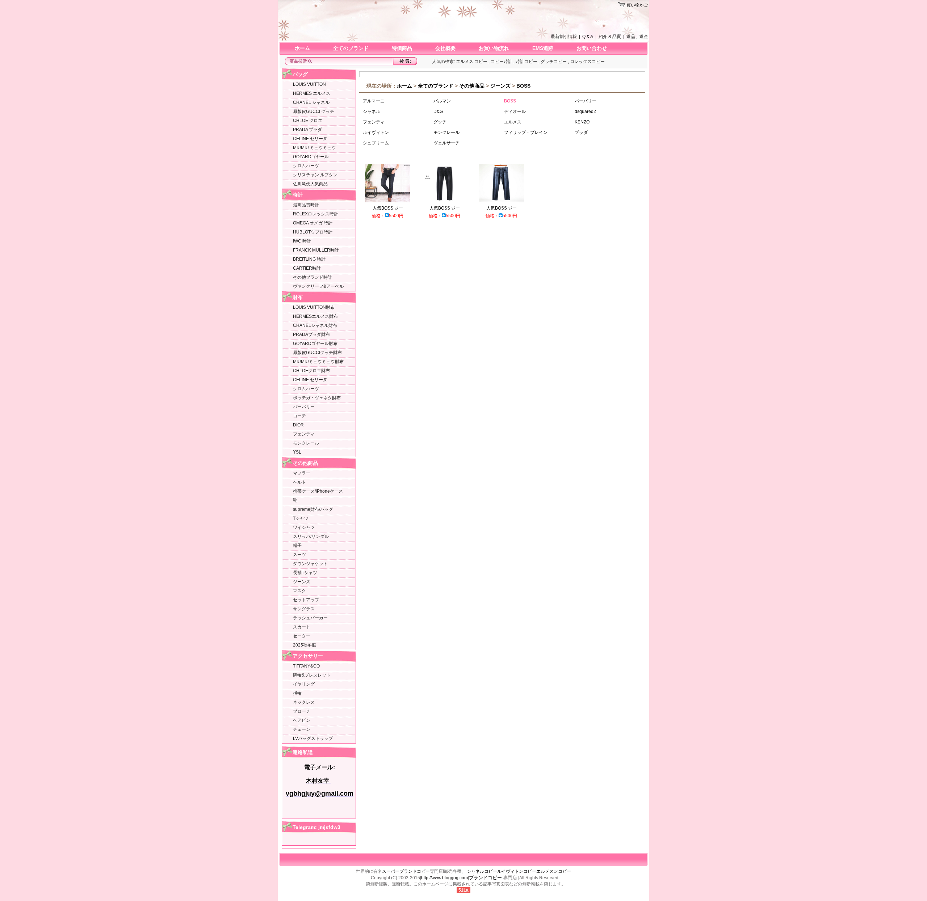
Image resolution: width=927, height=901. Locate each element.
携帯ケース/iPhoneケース (318, 491)
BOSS (523, 86)
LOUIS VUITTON (309, 84)
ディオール (515, 111)
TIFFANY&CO (306, 666)
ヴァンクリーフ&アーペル (318, 286)
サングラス (304, 608)
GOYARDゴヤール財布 (315, 343)
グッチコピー (554, 61)
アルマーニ (374, 101)
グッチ (439, 122)
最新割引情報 (564, 36)
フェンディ (304, 434)
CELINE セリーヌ (310, 138)
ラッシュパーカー (310, 617)
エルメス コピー (471, 61)
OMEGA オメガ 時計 (312, 223)
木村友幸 (318, 781)
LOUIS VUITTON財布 (314, 307)
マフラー (301, 473)
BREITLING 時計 (309, 259)
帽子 (297, 545)
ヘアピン (301, 720)
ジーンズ (301, 581)
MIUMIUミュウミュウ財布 (318, 361)
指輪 (297, 693)
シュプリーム (376, 143)
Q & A (587, 36)
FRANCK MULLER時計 (316, 250)
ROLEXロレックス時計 (315, 213)
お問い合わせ (591, 48)
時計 (298, 195)
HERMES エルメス (311, 93)
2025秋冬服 (304, 645)
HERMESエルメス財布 (315, 316)
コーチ (299, 415)
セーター (301, 636)
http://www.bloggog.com (444, 877)
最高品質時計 (306, 204)
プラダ (581, 132)
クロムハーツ (306, 165)
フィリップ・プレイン (526, 132)
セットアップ (306, 599)
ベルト (299, 482)
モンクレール (306, 443)
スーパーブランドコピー (406, 871)
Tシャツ (301, 518)
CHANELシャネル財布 (315, 325)
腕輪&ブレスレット (312, 675)
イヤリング (304, 684)
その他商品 (305, 463)
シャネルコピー (482, 871)
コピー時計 (501, 61)
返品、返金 (637, 36)
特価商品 (402, 48)
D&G (438, 111)
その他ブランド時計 (312, 277)
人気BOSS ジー (388, 208)
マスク (299, 590)
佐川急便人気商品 (310, 183)
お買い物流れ (494, 48)
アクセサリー (308, 656)
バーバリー (304, 406)
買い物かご (637, 5)
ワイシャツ (304, 527)
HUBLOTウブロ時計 (312, 232)
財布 (298, 297)
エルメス (512, 122)
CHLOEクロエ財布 (311, 370)
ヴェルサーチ (446, 143)
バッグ (300, 74)
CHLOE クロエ (307, 120)
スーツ (299, 554)
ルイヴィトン (376, 132)
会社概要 (445, 48)
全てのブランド (351, 48)
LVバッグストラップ (313, 738)
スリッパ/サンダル (311, 536)
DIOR (298, 425)
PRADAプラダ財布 (311, 334)
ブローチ (301, 711)
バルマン (442, 101)
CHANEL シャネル (311, 102)
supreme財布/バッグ (313, 509)
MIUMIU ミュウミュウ (314, 147)
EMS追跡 (542, 48)
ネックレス (304, 702)
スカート (301, 627)
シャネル (371, 111)
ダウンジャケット (310, 563)
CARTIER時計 (307, 268)
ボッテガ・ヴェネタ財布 (317, 397)
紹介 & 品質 (610, 36)
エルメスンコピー (553, 871)
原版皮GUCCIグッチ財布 (317, 352)
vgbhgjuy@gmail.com (319, 793)
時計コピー (526, 61)
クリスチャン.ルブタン (315, 174)
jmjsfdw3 (328, 827)
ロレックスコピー (587, 61)
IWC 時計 (302, 241)
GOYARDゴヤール (311, 156)
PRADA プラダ (307, 129)
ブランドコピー (485, 877)
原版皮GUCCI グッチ (313, 111)
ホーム (302, 48)
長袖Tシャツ (305, 572)
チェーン (301, 729)
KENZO (582, 122)
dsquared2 (585, 111)
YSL (297, 452)
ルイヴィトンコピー (516, 871)
